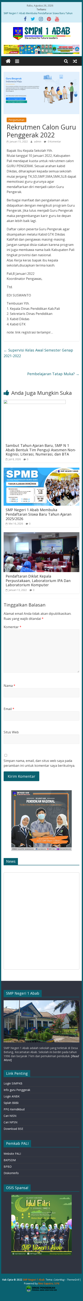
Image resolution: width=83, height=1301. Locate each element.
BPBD (8, 1166)
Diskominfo (11, 1173)
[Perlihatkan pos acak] (75, 61)
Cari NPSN (10, 1122)
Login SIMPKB (13, 1083)
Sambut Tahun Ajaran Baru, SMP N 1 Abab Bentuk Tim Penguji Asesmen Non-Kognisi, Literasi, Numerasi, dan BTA (41, 450)
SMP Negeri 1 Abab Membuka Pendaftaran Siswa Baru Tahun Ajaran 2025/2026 (38, 514)
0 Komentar (54, 141)
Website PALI (12, 1154)
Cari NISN (10, 1116)
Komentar (12, 627)
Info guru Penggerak (17, 1090)
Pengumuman (16, 120)
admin (38, 141)
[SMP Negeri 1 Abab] (8, 61)
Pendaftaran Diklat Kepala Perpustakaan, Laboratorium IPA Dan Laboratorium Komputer (38, 580)
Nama (9, 685)
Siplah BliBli (11, 1103)
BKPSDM (10, 1160)
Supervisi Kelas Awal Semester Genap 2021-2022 (38, 353)
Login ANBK (12, 1096)
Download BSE (13, 1129)
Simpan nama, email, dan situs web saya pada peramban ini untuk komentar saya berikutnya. (39, 763)
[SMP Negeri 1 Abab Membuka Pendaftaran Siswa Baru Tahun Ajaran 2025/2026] (41, 470)
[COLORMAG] (41, 1002)
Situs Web (11, 732)
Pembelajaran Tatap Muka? (53, 373)
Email (9, 709)
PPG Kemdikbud (14, 1109)
